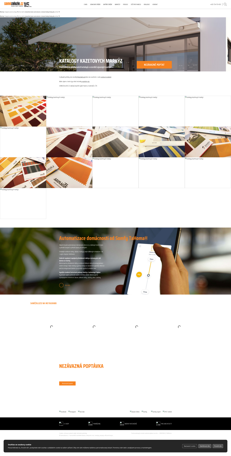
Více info (67, 285)
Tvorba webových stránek (137, 433)
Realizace (147, 4)
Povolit (218, 446)
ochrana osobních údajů (70, 433)
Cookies (61, 433)
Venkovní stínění (95, 4)
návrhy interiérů (131, 423)
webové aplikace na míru (151, 433)
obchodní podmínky (82, 433)
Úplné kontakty (63, 397)
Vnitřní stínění (107, 4)
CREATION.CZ (162, 433)
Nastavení (189, 446)
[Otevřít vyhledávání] (225, 4)
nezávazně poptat (154, 65)
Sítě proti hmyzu (136, 4)
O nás (85, 4)
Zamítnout (205, 446)
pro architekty (166, 423)
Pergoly (125, 4)
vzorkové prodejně (106, 77)
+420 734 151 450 (64, 389)
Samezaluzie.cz (64, 435)
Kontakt (155, 4)
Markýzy (117, 4)
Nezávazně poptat (67, 383)
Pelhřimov (169, 433)
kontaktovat (81, 77)
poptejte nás (86, 81)
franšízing (96, 423)
